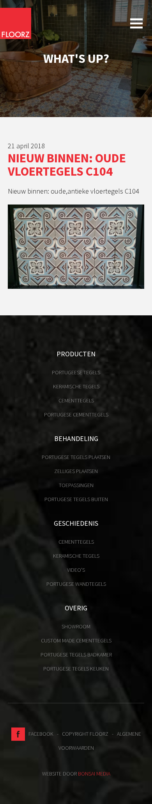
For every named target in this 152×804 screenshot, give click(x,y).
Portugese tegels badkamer (76, 654)
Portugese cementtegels (76, 414)
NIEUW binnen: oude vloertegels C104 (67, 164)
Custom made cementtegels (76, 640)
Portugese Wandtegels (76, 583)
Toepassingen (76, 485)
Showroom (76, 626)
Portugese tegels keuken (76, 668)
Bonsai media (94, 773)
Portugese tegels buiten (76, 499)
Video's (76, 569)
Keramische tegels (76, 386)
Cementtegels (76, 400)
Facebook (39, 733)
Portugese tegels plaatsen (76, 457)
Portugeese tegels (76, 372)
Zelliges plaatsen (76, 471)
